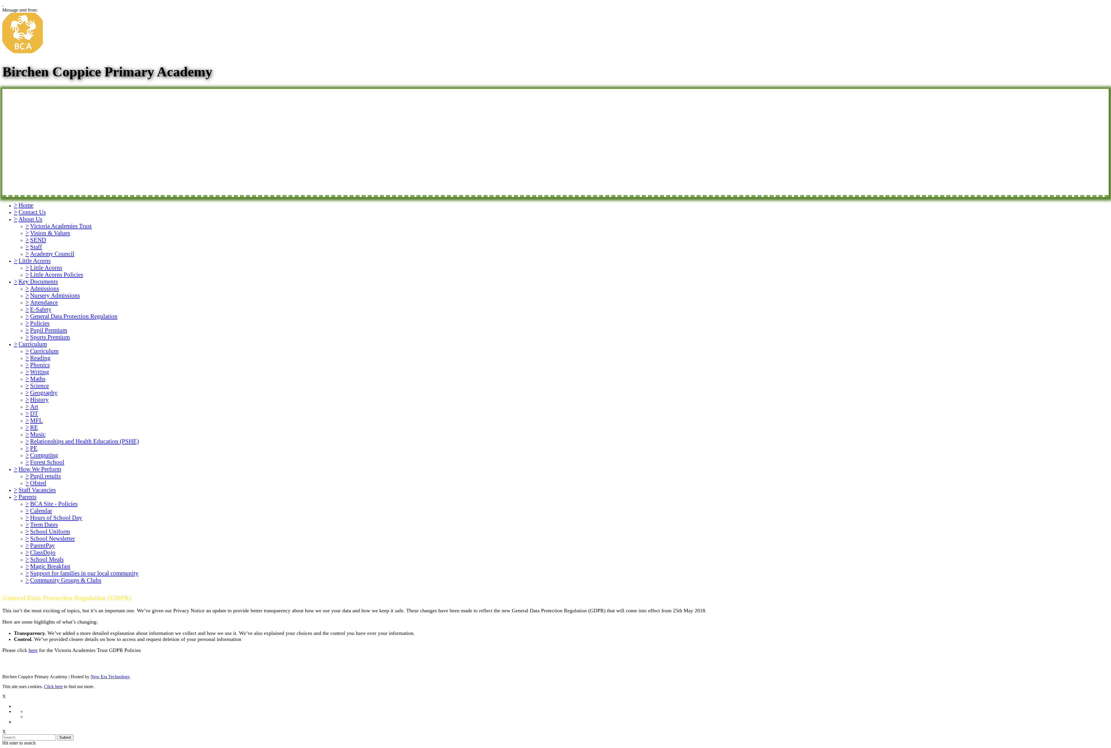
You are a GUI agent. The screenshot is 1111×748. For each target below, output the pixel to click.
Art (34, 406)
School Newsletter (52, 538)
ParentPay (42, 545)
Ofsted (38, 482)
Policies (39, 323)
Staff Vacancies (37, 489)
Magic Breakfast (50, 566)
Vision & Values (50, 232)
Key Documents (38, 281)
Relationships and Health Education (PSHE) (84, 441)
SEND (38, 239)
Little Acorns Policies (56, 274)
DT (34, 413)
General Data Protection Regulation (73, 316)
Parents (27, 496)
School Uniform (50, 531)
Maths (37, 378)
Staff (36, 246)
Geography (44, 392)
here (33, 650)
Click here (53, 686)
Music (37, 434)
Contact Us (32, 212)
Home (26, 205)
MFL (36, 420)
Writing (39, 371)
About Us (30, 219)
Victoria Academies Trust (61, 226)
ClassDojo (43, 552)
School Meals (47, 559)
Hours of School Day (56, 517)
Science (39, 385)
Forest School (47, 462)
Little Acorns (35, 260)
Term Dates (44, 524)
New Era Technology (110, 676)
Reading (40, 357)
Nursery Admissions (55, 295)
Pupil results (45, 476)
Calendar (41, 510)
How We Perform (40, 469)
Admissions (44, 288)
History (39, 399)
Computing (44, 455)
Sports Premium (50, 337)
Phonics (40, 364)
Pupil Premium (48, 330)
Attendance (44, 302)
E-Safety (40, 309)
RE (34, 427)
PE (33, 448)
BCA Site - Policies (54, 503)
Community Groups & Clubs (65, 580)
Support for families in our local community (84, 573)
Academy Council (52, 253)
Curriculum (33, 344)
